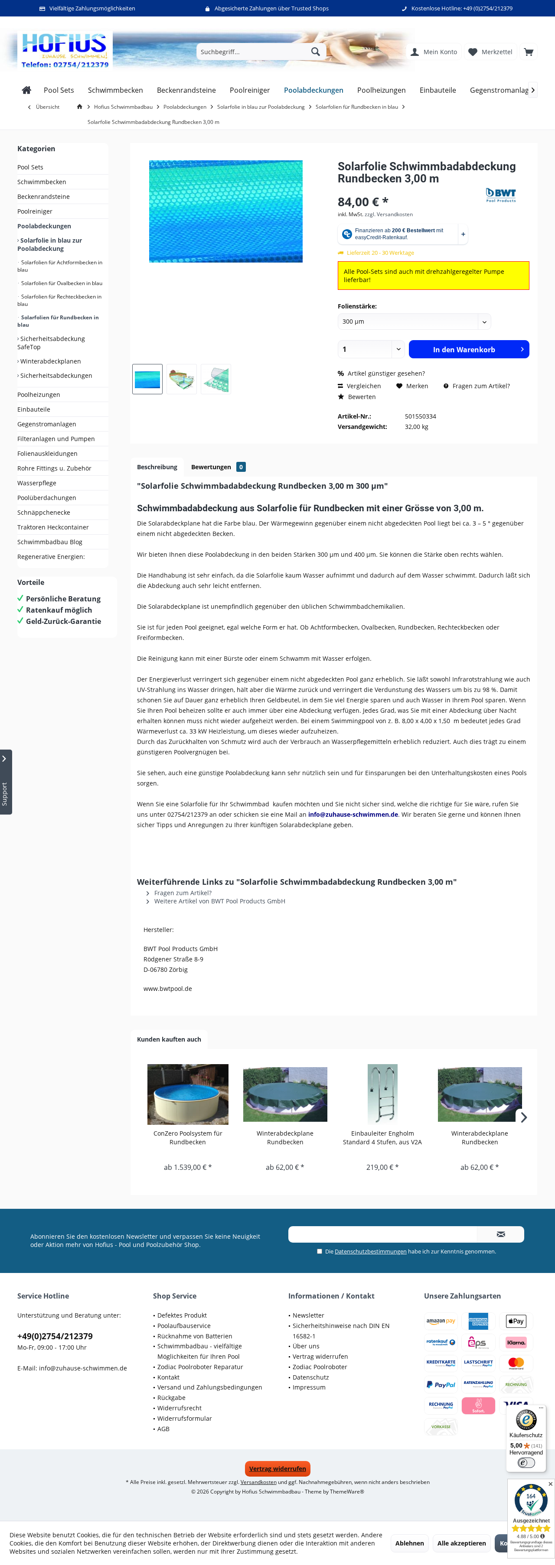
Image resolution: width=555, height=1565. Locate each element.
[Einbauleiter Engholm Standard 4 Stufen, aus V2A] (382, 1094)
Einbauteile (33, 409)
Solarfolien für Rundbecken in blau (58, 321)
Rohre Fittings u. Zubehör (54, 468)
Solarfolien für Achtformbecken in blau (59, 266)
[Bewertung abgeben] (411, 190)
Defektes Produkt (182, 1315)
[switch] (526, 1463)
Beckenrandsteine (43, 196)
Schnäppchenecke (43, 512)
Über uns (306, 1346)
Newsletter (308, 1315)
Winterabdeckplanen (50, 361)
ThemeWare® (347, 1491)
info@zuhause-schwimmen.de (83, 1368)
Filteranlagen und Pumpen (56, 439)
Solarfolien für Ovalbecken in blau (61, 283)
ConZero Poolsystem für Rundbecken (187, 1137)
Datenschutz (311, 1377)
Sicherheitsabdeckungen (55, 375)
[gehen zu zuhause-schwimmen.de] (81, 107)
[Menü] (541, 1410)
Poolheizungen (38, 394)
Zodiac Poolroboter (320, 1367)
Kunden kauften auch (169, 1039)
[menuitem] (528, 51)
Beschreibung (157, 467)
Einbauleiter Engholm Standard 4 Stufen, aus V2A (382, 1137)
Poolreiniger (34, 211)
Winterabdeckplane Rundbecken (285, 1137)
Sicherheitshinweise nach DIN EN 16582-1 (341, 1330)
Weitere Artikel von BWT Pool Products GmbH (219, 901)
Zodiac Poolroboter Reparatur (200, 1367)
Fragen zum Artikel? (480, 386)
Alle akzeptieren (461, 1543)
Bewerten (361, 397)
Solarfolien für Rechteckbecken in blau (59, 300)
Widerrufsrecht (179, 1408)
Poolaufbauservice (184, 1325)
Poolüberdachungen (46, 498)
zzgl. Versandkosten (389, 214)
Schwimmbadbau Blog (49, 542)
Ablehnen (409, 1543)
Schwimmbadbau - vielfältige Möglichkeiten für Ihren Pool (199, 1351)
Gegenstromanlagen (46, 424)
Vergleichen (363, 386)
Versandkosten (259, 1482)
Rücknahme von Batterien (194, 1336)
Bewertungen (217, 467)
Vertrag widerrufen (320, 1356)
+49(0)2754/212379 (55, 1336)
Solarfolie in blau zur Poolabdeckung (49, 244)
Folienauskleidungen (47, 453)
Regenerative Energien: (51, 556)
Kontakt (168, 1377)
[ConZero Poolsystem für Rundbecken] (188, 1094)
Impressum (309, 1387)
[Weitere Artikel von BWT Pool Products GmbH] (507, 195)
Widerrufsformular (184, 1418)
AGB (163, 1429)
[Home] (26, 90)
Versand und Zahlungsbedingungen (209, 1387)
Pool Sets (30, 167)
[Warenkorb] (528, 51)
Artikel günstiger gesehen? (385, 373)
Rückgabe (171, 1397)
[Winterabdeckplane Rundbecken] (285, 1094)
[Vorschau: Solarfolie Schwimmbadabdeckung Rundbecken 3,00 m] (147, 379)
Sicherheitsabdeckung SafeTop (51, 342)
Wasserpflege (36, 483)
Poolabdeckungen (44, 226)
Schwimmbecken (41, 182)
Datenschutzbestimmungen (371, 1251)
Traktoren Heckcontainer (53, 527)
